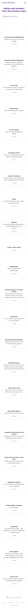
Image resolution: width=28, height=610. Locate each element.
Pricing (17, 602)
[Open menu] (25, 3)
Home (4, 602)
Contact (23, 602)
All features (11, 602)
